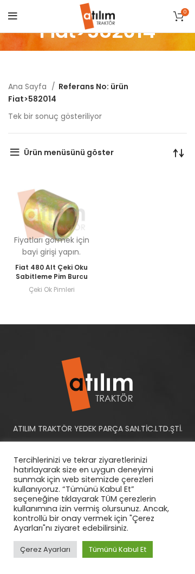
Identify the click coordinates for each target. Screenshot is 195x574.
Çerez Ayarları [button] (45, 549)
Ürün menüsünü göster (69, 152)
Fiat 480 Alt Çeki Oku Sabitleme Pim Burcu (51, 272)
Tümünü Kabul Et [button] (117, 549)
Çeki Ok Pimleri (52, 289)
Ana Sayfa (28, 86)
